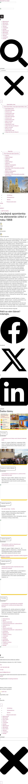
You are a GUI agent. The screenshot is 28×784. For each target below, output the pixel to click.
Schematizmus (6, 618)
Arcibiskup (5, 631)
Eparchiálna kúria (9, 108)
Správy (4, 620)
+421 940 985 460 (4, 667)
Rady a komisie (9, 121)
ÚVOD (1, 203)
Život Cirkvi (5, 24)
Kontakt (4, 29)
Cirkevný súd (8, 111)
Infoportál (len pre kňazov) (11, 125)
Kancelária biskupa (9, 110)
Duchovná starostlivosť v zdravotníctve (12, 623)
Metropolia (5, 23)
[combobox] (14, 739)
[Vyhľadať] (1, 782)
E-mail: (1, 669)
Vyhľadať (2, 68)
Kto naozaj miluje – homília (8, 509)
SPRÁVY (2, 208)
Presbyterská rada (9, 113)
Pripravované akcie (7, 622)
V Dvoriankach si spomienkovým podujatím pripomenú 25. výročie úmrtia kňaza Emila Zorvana (12, 605)
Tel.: (1, 664)
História (7, 155)
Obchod (5, 26)
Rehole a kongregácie (10, 165)
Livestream (5, 27)
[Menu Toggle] (1, 101)
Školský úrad (8, 122)
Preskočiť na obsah (4, 0)
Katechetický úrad (9, 124)
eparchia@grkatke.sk (5, 672)
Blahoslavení (6, 21)
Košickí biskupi (9, 157)
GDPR (1, 676)
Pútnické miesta (9, 166)
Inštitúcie (7, 158)
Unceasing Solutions (13, 678)
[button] (14, 53)
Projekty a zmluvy (7, 634)
